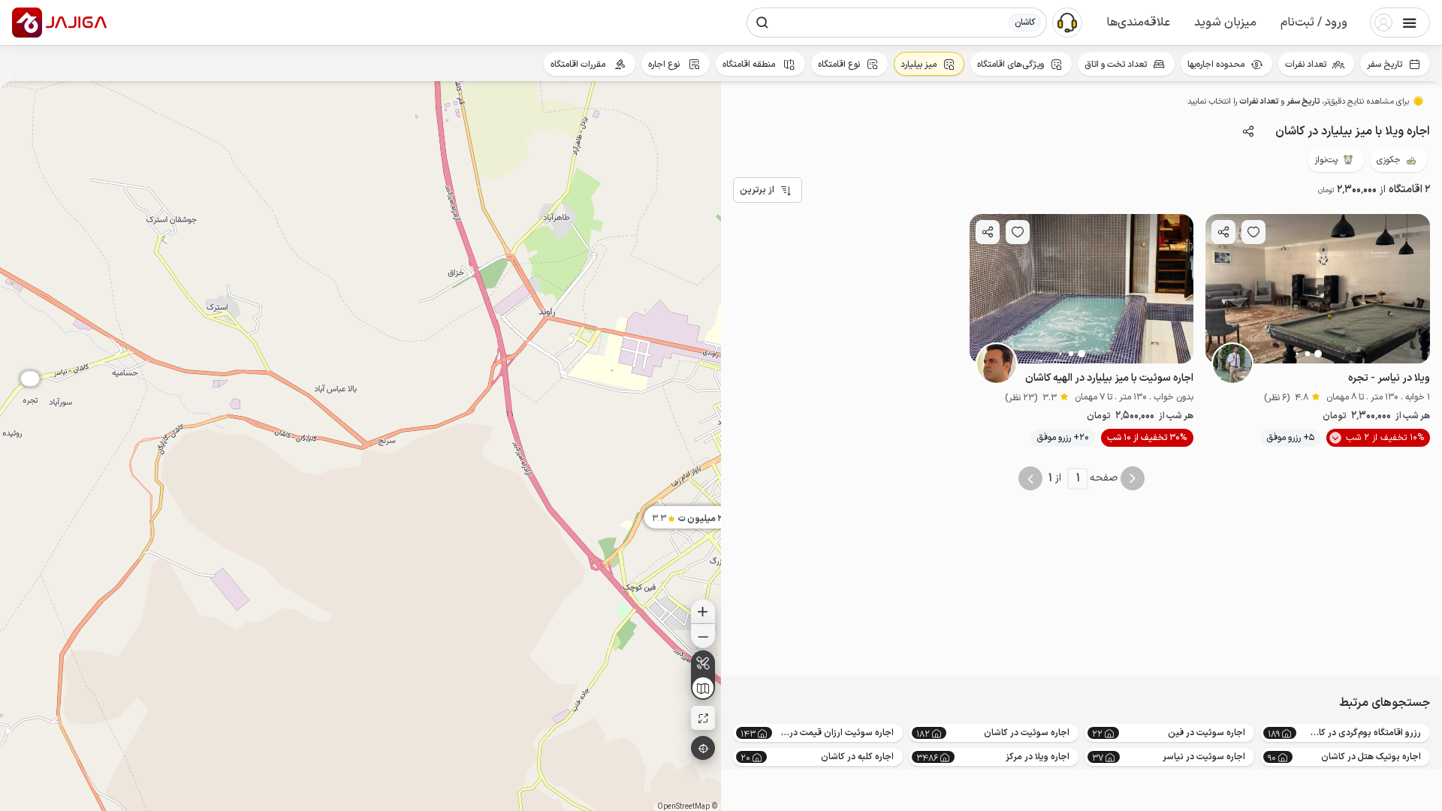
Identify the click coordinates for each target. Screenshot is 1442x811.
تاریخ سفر (1384, 64)
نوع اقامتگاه (839, 64)
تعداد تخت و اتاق (1116, 64)
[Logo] (27, 23)
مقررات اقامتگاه (579, 64)
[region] (360, 446)
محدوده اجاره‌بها (1215, 64)
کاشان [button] (1025, 22)
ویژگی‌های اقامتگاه (1010, 64)
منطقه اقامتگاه (750, 64)
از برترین (757, 190)
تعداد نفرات (1305, 64)
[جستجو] (762, 23)
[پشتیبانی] (1067, 22)
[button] (1314, 23)
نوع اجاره (665, 64)
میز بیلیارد (918, 64)
